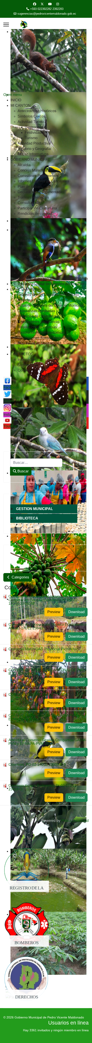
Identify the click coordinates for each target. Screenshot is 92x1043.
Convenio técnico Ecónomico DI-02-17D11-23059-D (42, 787)
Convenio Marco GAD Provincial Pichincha (42, 649)
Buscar (23, 471)
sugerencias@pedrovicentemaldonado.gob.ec (46, 13)
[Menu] (6, 24)
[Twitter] (42, 4)
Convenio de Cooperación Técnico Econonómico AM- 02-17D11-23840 (47, 626)
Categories (20, 577)
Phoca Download (75, 821)
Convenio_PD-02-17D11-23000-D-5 (37, 764)
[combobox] (36, 462)
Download (76, 612)
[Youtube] (50, 4)
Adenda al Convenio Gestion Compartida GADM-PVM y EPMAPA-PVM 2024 (47, 742)
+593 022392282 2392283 (46, 9)
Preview (53, 612)
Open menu (12, 95)
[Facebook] (34, 4)
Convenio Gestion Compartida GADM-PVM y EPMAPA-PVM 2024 (44, 717)
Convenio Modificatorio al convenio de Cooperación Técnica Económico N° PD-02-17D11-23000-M (43, 599)
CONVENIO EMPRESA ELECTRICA (38, 694)
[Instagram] (57, 4)
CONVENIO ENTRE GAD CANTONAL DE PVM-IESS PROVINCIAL (47, 672)
